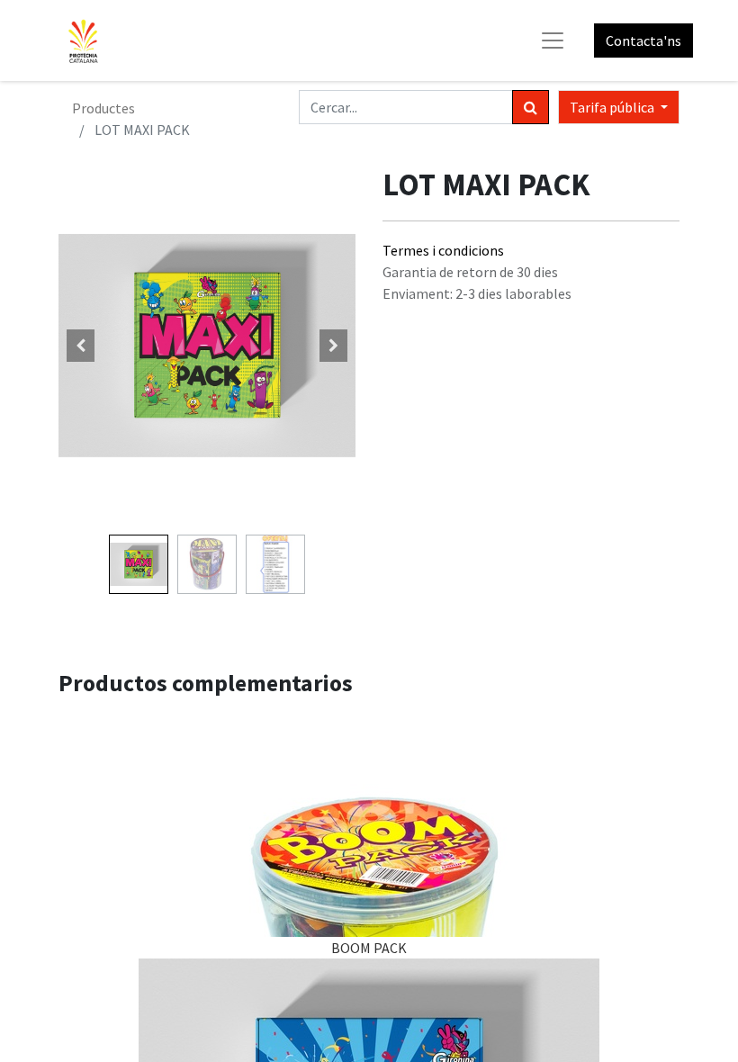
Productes (103, 108)
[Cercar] (530, 107)
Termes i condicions (443, 250)
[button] (81, 346)
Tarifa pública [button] (613, 107)
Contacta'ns (643, 41)
